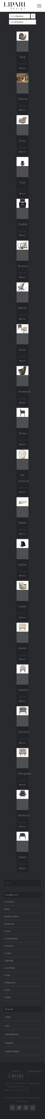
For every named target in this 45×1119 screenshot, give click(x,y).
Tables (8, 997)
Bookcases (10, 923)
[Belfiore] (23, 800)
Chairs (8, 931)
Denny (23, 98)
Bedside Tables (12, 916)
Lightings (9, 960)
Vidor (22, 857)
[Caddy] (23, 209)
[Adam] (23, 507)
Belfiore (24, 815)
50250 (22, 564)
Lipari (22, 606)
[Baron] (23, 292)
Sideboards (10, 982)
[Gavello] (23, 716)
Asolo (22, 648)
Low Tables (10, 968)
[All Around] (23, 460)
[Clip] (23, 167)
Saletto (23, 689)
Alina (22, 433)
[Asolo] (23, 633)
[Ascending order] (33, 16)
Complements (11, 938)
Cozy (22, 140)
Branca (23, 266)
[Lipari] (23, 591)
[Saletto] (23, 675)
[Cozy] (23, 125)
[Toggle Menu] (39, 6)
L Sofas (8, 953)
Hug (22, 57)
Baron (22, 307)
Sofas (7, 990)
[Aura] (23, 334)
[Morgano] (23, 758)
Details (23, 68)
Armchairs (9, 901)
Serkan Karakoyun (31, 1098)
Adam (22, 522)
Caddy (23, 224)
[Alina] (23, 418)
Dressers (9, 946)
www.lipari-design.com (20, 1090)
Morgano (24, 773)
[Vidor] (23, 842)
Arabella (24, 391)
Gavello (23, 731)
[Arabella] (23, 376)
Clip (22, 182)
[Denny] (23, 83)
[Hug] (23, 42)
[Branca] (23, 251)
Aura (22, 349)
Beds (7, 909)
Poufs (7, 975)
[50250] (23, 549)
